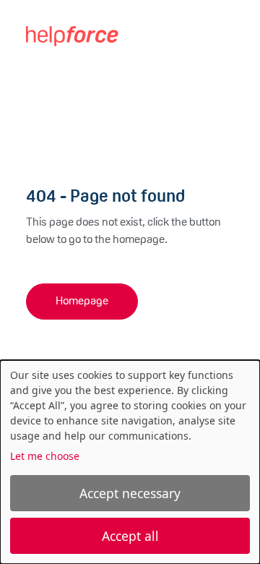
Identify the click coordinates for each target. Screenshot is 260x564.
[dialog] (130, 462)
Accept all (130, 535)
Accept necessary (130, 493)
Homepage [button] (82, 301)
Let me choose (44, 456)
